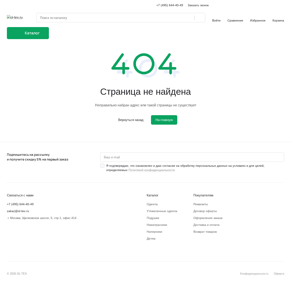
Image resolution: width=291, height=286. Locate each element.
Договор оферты (205, 211)
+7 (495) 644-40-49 (169, 5)
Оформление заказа (208, 218)
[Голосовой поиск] (189, 17)
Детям (151, 238)
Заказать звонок (198, 5)
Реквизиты (200, 204)
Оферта (279, 273)
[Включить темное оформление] (282, 5)
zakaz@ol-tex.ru (18, 211)
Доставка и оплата (206, 224)
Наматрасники (157, 224)
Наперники (154, 231)
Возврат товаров (205, 231)
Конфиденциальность (254, 273)
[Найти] (199, 17)
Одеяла (152, 204)
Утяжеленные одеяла (162, 211)
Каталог (152, 195)
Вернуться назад (130, 120)
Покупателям (203, 195)
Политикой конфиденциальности (151, 170)
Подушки (153, 218)
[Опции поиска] (180, 17)
